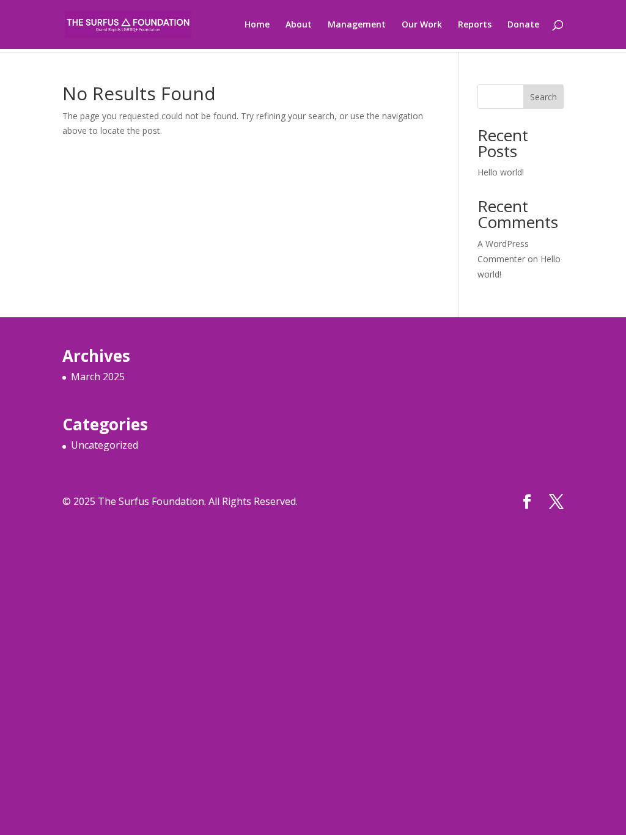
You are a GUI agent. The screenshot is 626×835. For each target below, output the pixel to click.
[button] (313, 259)
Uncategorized (104, 445)
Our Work (422, 25)
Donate (523, 25)
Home (257, 25)
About (298, 25)
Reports (475, 25)
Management (357, 25)
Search (543, 97)
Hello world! (500, 172)
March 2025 (98, 376)
